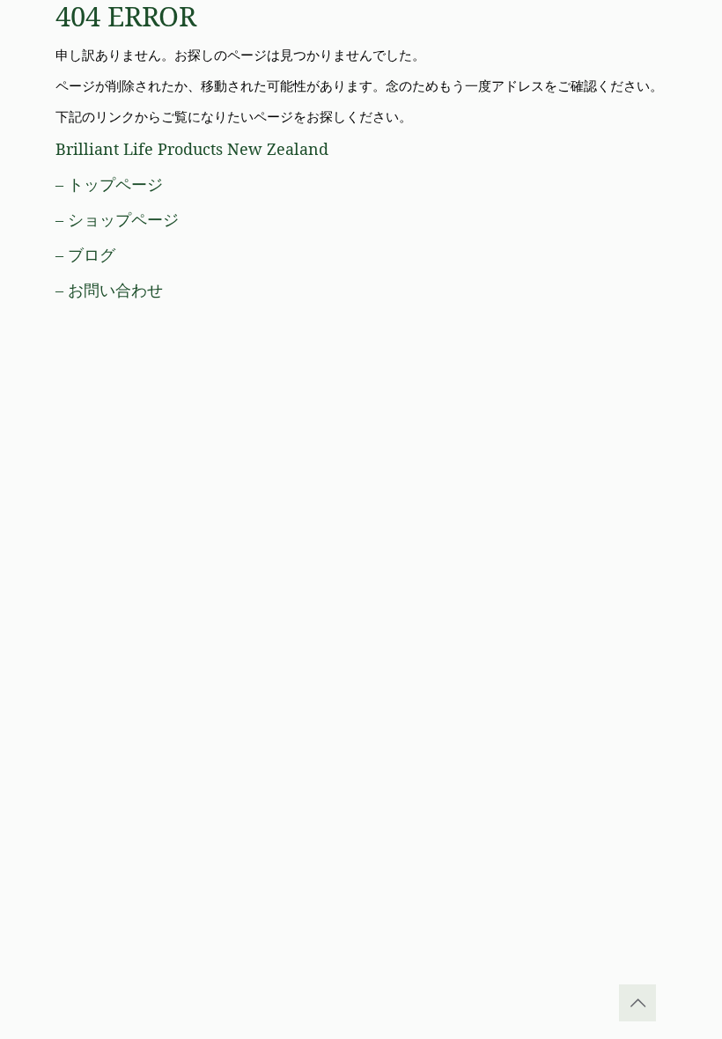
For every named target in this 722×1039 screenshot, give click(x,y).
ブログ (91, 254)
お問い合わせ (115, 289)
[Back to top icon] (637, 1002)
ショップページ (123, 219)
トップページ (115, 184)
